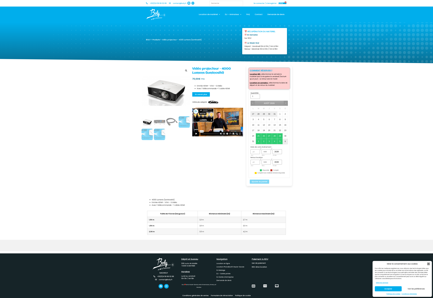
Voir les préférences (416, 289)
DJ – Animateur (232, 14)
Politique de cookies (393, 294)
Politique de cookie (243, 295)
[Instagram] (192, 3)
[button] (428, 264)
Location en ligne (223, 263)
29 (280, 136)
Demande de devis (275, 14)
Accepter (388, 289)
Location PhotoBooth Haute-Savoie (230, 267)
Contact (259, 14)
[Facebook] (188, 3)
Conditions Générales (409, 294)
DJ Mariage (220, 270)
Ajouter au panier (259, 181)
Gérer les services (382, 283)
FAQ (248, 14)
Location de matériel (208, 14)
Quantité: (255, 93)
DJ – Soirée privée (223, 273)
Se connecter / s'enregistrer (265, 3)
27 (269, 136)
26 (264, 136)
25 (258, 136)
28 (275, 136)
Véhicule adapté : (200, 102)
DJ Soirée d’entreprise (225, 277)
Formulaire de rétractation (222, 295)
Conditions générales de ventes (195, 295)
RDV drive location (259, 267)
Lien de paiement (259, 263)
